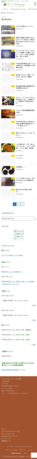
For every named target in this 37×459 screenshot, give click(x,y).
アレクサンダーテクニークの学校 (15, 456)
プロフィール (22, 449)
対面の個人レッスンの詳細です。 (12, 271)
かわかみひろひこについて (9, 436)
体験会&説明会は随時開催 (9, 370)
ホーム (3, 429)
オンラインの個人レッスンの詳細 (12, 255)
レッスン (30, 449)
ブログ (25, 453)
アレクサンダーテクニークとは (18, 9)
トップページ (5, 9)
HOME (4, 12)
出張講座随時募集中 (16, 453)
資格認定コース (6, 441)
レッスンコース (6, 438)
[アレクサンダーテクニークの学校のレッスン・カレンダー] (18, 235)
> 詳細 (33, 305)
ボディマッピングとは (8, 433)
